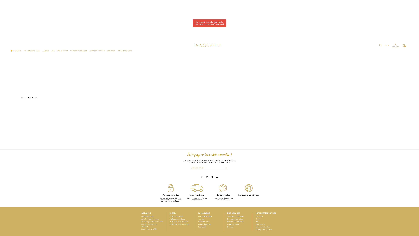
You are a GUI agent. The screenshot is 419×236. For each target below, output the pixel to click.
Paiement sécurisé (171, 195)
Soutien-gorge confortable (152, 221)
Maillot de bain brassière (179, 224)
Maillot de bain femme (150, 219)
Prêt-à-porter (62, 51)
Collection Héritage (97, 51)
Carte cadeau (233, 224)
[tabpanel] (171, 194)
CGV (258, 219)
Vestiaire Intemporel (78, 51)
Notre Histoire (203, 221)
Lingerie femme (147, 216)
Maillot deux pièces (177, 219)
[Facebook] (201, 177)
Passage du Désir (125, 51)
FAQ (257, 221)
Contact (259, 216)
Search (380, 45)
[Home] (209, 45)
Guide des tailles (205, 216)
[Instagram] (207, 177)
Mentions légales (263, 227)
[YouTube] (217, 177)
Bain (52, 51)
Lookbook (202, 227)
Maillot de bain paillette (179, 221)
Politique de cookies (264, 229)
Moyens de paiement (236, 221)
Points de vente (204, 224)
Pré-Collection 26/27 (32, 51)
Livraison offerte (197, 195)
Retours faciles (223, 195)
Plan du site (260, 224)
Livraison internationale (248, 195)
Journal (201, 219)
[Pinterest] (212, 177)
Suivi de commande (235, 216)
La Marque (111, 51)
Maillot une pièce (176, 216)
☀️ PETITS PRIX (16, 51)
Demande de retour (235, 219)
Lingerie (46, 51)
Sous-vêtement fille (149, 229)
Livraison (230, 227)
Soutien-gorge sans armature (149, 225)
